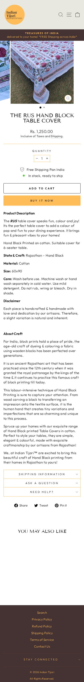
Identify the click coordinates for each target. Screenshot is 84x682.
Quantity (42, 150)
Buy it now (42, 200)
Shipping (56, 136)
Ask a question (42, 483)
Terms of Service (42, 640)
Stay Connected (41, 659)
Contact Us (42, 646)
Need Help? (42, 491)
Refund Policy (42, 626)
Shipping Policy (42, 633)
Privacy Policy (42, 619)
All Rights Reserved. (42, 678)
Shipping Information (42, 474)
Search (42, 613)
